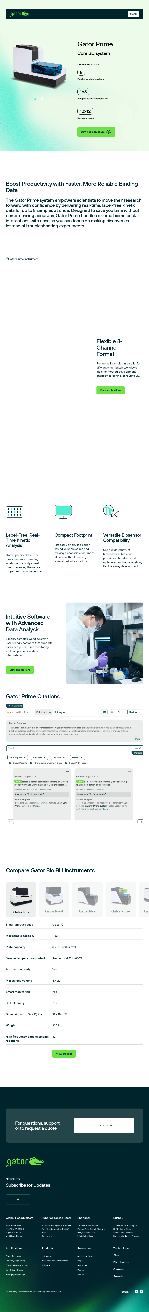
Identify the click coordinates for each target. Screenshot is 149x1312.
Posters (80, 1271)
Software (46, 1266)
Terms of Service (25, 1293)
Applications (14, 1250)
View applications (110, 390)
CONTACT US (104, 1127)
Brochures (82, 1266)
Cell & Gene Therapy (15, 1271)
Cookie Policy (39, 1293)
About (117, 1257)
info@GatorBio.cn (85, 1237)
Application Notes (85, 1257)
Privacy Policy (11, 1293)
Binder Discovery (13, 1257)
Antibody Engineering (15, 1262)
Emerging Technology (15, 1276)
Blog (79, 1262)
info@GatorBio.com (15, 1237)
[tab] (35, 99)
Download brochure (93, 131)
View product (64, 1055)
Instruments (47, 1257)
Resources (84, 1250)
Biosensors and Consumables (55, 1262)
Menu (133, 14)
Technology (121, 1250)
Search (118, 1278)
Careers (118, 1271)
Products (48, 1250)
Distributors (121, 1264)
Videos (80, 1276)
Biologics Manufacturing (17, 1266)
